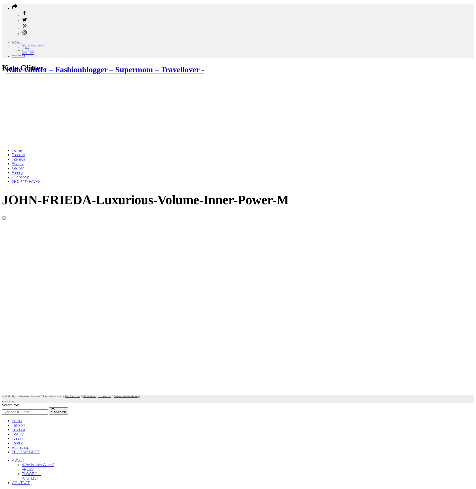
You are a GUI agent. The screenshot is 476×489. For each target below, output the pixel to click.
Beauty (18, 434)
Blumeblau (89, 396)
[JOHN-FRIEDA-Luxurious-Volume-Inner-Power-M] (132, 389)
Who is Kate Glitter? (33, 45)
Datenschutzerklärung (127, 396)
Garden (18, 438)
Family (17, 443)
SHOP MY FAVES (26, 452)
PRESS (26, 47)
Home (17, 421)
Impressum (104, 396)
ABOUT (17, 42)
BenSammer (72, 396)
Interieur (18, 429)
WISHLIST (28, 53)
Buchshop (21, 447)
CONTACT (18, 56)
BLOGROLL (28, 50)
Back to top (8, 401)
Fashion (18, 425)
